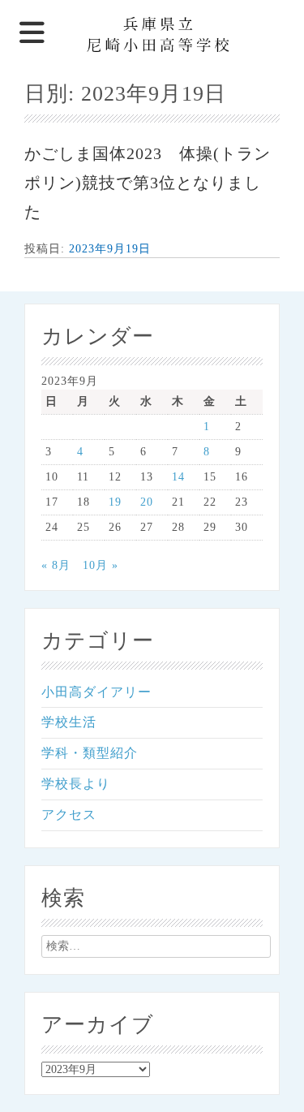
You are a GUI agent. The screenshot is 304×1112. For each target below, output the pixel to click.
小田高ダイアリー (96, 692)
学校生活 (68, 722)
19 (115, 502)
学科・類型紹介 (89, 753)
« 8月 (56, 565)
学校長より (75, 784)
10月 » (100, 565)
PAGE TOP (282, 1064)
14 (178, 477)
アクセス (68, 814)
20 (146, 502)
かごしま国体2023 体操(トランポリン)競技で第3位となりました (147, 182)
